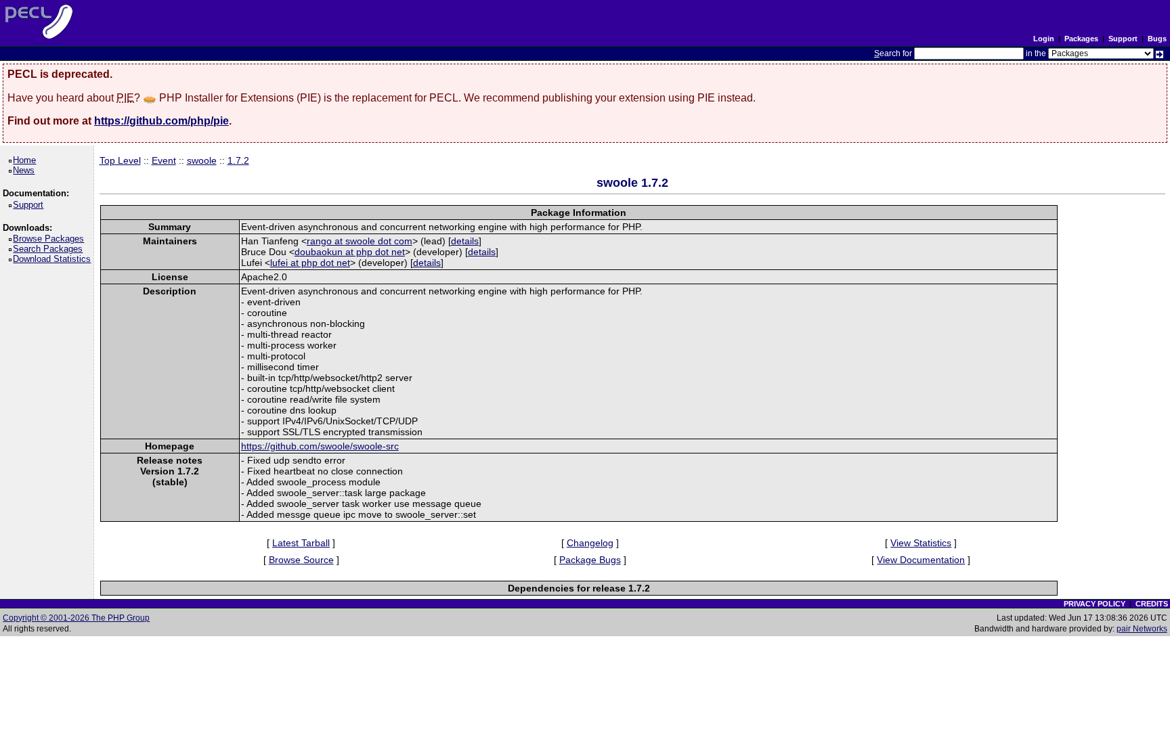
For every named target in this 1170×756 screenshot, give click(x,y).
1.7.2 (238, 160)
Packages (1081, 39)
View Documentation (921, 559)
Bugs (1157, 39)
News (26, 170)
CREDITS (1151, 604)
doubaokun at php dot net (350, 251)
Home (27, 160)
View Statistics (920, 542)
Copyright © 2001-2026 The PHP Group (76, 618)
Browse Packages (51, 239)
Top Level (120, 160)
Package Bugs (590, 559)
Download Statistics (54, 259)
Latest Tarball (301, 542)
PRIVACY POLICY (1094, 604)
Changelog (590, 542)
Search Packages (50, 249)
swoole (202, 160)
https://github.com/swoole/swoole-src (320, 446)
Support (1123, 39)
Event (164, 160)
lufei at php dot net (310, 262)
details (465, 241)
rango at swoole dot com (359, 241)
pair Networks (1142, 628)
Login (1043, 39)
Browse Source (301, 559)
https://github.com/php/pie (161, 121)
